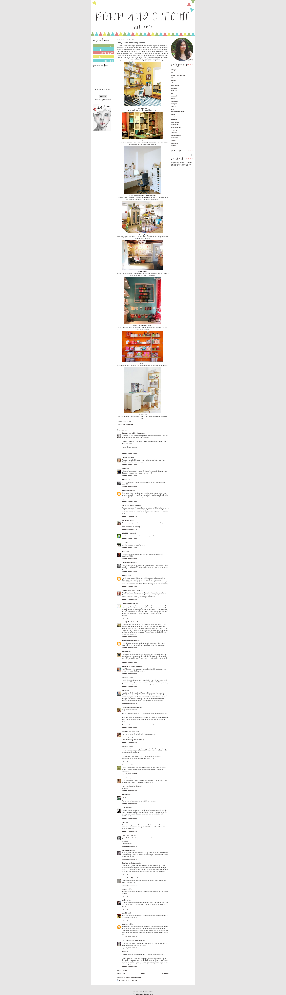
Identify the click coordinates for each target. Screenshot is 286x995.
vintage (173, 140)
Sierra (124, 690)
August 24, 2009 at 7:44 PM (129, 727)
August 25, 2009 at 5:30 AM (129, 896)
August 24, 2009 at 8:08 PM (129, 761)
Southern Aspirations (129, 863)
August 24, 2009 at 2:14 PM (129, 464)
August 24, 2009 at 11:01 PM (129, 874)
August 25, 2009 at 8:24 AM (129, 920)
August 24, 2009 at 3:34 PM (129, 538)
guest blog (174, 90)
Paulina (124, 479)
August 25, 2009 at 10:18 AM (129, 936)
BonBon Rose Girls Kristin (131, 590)
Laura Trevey (126, 778)
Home (143, 973)
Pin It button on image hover (143, 994)
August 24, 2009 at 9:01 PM (129, 803)
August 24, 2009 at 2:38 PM (129, 501)
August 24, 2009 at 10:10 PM (129, 859)
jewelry (145, 197)
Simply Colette (127, 490)
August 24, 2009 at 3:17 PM (129, 529)
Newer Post (121, 973)
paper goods (175, 122)
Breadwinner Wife (128, 765)
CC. (123, 542)
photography (175, 124)
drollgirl (124, 575)
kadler (124, 900)
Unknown (125, 924)
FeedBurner (107, 99)
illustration (174, 101)
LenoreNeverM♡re (128, 878)
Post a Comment (122, 970)
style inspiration (176, 135)
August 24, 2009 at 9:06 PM (129, 818)
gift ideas (174, 88)
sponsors (174, 132)
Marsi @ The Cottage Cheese (132, 622)
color (172, 83)
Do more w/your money (178, 75)
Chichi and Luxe (127, 835)
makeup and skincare (178, 111)
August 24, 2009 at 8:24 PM (129, 773)
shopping (174, 130)
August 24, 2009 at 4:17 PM (129, 586)
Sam (123, 822)
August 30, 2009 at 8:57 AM (129, 966)
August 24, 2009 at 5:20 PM (129, 647)
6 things (173, 70)
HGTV (143, 363)
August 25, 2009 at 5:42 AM (129, 909)
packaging (174, 119)
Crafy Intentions (142, 325)
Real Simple (143, 108)
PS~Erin (125, 651)
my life (173, 114)
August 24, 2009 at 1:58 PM (129, 453)
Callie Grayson (127, 850)
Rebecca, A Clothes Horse (131, 666)
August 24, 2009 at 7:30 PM (129, 703)
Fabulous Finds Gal (129, 731)
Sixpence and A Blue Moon (131, 433)
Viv (123, 952)
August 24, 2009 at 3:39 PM (129, 558)
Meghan (124, 889)
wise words (174, 143)
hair (172, 93)
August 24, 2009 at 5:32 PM (129, 662)
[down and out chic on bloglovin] (102, 130)
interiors (173, 106)
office (131, 424)
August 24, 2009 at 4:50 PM (129, 636)
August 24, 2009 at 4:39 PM (129, 618)
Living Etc (144, 414)
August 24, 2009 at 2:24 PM (129, 486)
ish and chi (143, 271)
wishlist (173, 145)
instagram (174, 104)
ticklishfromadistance (129, 640)
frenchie (124, 913)
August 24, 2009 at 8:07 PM (129, 742)
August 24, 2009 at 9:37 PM (129, 831)
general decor (175, 85)
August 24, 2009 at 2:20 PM (129, 475)
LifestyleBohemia (128, 562)
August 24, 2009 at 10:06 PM (129, 846)
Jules (124, 551)
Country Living (143, 235)
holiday (173, 98)
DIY (172, 72)
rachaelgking (126, 520)
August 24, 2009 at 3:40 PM (129, 571)
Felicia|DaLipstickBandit (130, 707)
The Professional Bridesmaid (132, 941)
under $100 (174, 138)
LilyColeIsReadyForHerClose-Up (133, 740)
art (172, 77)
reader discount (176, 127)
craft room (126, 424)
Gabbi (124, 468)
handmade (174, 96)
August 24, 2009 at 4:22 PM (129, 599)
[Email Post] (129, 421)
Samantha (125, 794)
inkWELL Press (127, 533)
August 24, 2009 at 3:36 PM (129, 547)
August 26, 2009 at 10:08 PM (129, 947)
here (143, 141)
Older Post (164, 973)
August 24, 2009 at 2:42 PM (129, 516)
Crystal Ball (126, 807)
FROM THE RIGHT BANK (130, 505)
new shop (174, 117)
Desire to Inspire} (151, 195)
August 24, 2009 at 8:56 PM (129, 790)
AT (150, 325)
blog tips (173, 80)
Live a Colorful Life (128, 603)
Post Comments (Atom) (134, 977)
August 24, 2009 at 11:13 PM (129, 885)
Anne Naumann (138, 195)
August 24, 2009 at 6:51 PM (129, 686)
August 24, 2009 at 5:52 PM (129, 673)
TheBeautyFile (127, 457)
